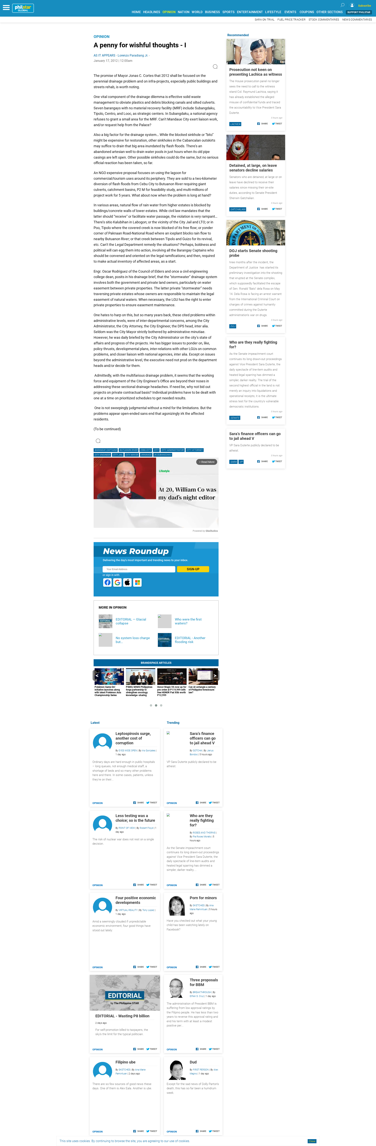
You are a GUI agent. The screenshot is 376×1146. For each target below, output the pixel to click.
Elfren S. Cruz (197, 996)
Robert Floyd (146, 828)
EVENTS (290, 12)
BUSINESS (212, 12)
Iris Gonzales (148, 750)
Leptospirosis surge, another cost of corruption (133, 738)
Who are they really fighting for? (202, 820)
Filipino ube (126, 1062)
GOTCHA (197, 750)
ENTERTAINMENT (250, 12)
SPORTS (228, 12)
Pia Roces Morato (202, 836)
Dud (193, 1062)
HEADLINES (151, 12)
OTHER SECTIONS (329, 12)
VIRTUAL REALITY (128, 910)
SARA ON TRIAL (264, 19)
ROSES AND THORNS (204, 832)
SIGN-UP (193, 569)
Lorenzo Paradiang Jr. (133, 55)
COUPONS (307, 12)
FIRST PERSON (201, 1069)
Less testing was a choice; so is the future (135, 818)
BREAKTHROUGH (202, 992)
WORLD (197, 12)
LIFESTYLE (273, 12)
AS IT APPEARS (104, 55)
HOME (136, 12)
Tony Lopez (148, 910)
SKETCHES (198, 905)
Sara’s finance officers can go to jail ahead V (203, 738)
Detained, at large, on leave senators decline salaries (253, 167)
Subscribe (364, 5)
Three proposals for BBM (204, 982)
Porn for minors (203, 897)
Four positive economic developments (136, 900)
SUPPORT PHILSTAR (358, 12)
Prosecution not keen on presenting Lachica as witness (255, 72)
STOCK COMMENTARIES (324, 19)
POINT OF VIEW (127, 828)
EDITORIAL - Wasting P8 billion (122, 1016)
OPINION (169, 12)
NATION (184, 12)
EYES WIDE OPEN (128, 750)
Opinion (101, 36)
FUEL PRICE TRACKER (291, 19)
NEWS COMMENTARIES (357, 19)
